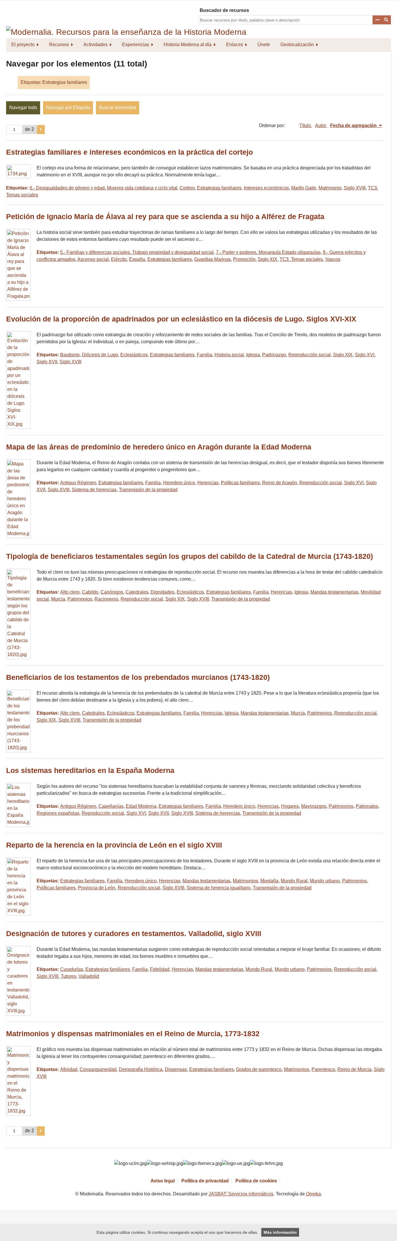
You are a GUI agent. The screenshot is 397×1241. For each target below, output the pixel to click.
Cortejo (187, 187)
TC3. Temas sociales (301, 259)
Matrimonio (330, 187)
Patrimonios (79, 599)
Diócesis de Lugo (100, 354)
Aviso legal (163, 1180)
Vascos (332, 259)
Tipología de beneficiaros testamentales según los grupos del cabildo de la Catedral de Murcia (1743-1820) (189, 556)
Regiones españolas (58, 813)
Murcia (58, 599)
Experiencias (135, 44)
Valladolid (88, 976)
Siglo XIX (267, 259)
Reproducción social (309, 354)
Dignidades (162, 592)
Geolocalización (297, 44)
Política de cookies (256, 1180)
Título (305, 125)
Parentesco (323, 1069)
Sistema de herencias (94, 489)
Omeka (313, 1193)
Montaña (269, 880)
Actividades (95, 44)
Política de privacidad (205, 1180)
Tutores (68, 976)
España (137, 259)
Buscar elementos (117, 107)
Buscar (386, 20)
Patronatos (367, 806)
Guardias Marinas (212, 259)
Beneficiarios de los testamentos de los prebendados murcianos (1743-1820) (138, 677)
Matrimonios (245, 880)
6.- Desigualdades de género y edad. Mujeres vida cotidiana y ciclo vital (103, 187)
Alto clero (70, 592)
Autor (321, 125)
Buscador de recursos (224, 10)
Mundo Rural (294, 880)
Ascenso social (93, 259)
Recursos (59, 44)
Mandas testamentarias (334, 592)
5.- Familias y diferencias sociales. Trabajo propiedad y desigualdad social (137, 252)
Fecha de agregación (354, 125)
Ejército (119, 259)
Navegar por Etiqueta (68, 107)
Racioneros (106, 599)
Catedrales (137, 592)
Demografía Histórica (140, 1069)
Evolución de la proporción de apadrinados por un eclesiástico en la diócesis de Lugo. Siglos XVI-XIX (181, 319)
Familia (204, 354)
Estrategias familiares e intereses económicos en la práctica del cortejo (129, 152)
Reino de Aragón (279, 482)
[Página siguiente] (41, 129)
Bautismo (70, 354)
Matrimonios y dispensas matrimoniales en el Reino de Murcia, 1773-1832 (133, 1034)
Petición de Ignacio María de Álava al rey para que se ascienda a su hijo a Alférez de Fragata (165, 217)
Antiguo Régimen (78, 482)
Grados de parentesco (259, 1069)
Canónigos (112, 592)
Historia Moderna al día (188, 44)
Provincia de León (96, 887)
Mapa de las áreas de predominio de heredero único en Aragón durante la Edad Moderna (158, 447)
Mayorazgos (313, 806)
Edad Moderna (141, 806)
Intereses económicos (266, 187)
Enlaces (234, 44)
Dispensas (176, 1069)
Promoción (244, 259)
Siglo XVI (364, 354)
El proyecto (23, 44)
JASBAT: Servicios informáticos (241, 1193)
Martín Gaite (303, 187)
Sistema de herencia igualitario (219, 887)
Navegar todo (23, 107)
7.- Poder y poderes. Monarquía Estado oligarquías (268, 252)
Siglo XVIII (355, 187)
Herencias (208, 482)
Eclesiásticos (134, 354)
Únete (263, 44)
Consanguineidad (98, 1069)
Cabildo (90, 592)
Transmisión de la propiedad (148, 489)
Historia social (229, 354)
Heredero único (179, 482)
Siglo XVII (47, 361)
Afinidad (68, 1069)
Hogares (290, 806)
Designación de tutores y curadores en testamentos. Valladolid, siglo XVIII (133, 933)
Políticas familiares (240, 482)
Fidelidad (159, 969)
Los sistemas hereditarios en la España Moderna (90, 770)
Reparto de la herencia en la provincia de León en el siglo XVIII (114, 845)
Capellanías (111, 806)
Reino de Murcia (354, 1069)
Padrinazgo (274, 354)
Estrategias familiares (219, 187)
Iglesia (253, 354)
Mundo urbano (325, 880)
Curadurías (71, 969)
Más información (280, 1232)
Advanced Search (377, 20)
